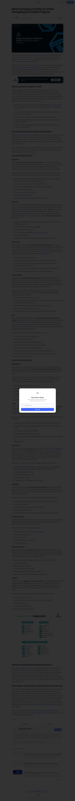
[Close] (54, 390)
